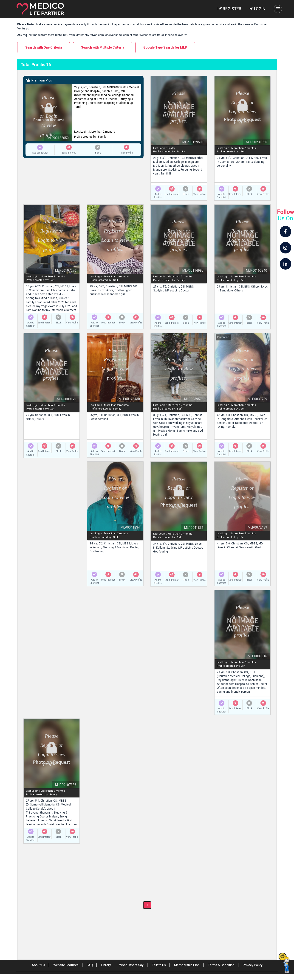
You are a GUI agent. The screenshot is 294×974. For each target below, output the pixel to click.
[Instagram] (285, 247)
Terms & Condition (221, 965)
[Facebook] (285, 231)
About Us (38, 965)
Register (231, 8)
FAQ (90, 965)
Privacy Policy (253, 965)
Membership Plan (187, 965)
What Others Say (131, 965)
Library (106, 965)
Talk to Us (159, 965)
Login (259, 8)
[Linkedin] (285, 264)
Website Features (66, 965)
